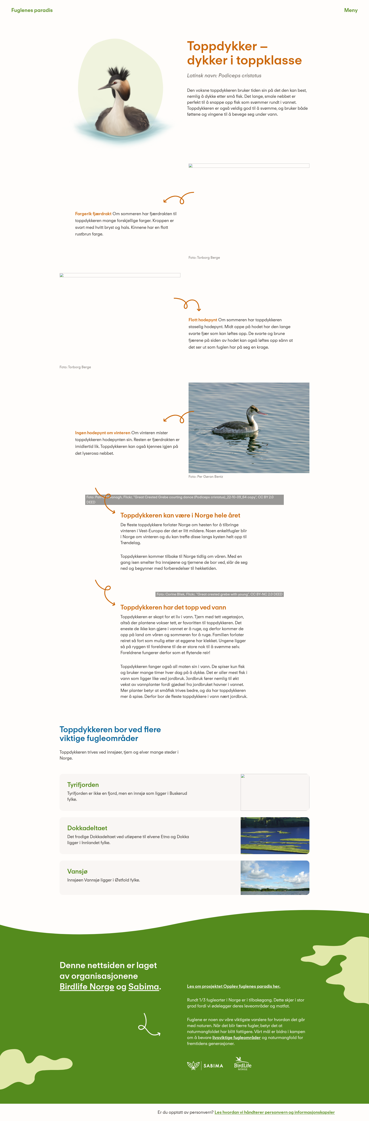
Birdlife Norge (87, 986)
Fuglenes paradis (32, 10)
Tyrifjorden (83, 784)
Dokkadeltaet (87, 828)
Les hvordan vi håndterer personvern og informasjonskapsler (275, 1112)
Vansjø (77, 871)
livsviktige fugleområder (236, 1037)
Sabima (143, 986)
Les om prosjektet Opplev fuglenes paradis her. (233, 986)
